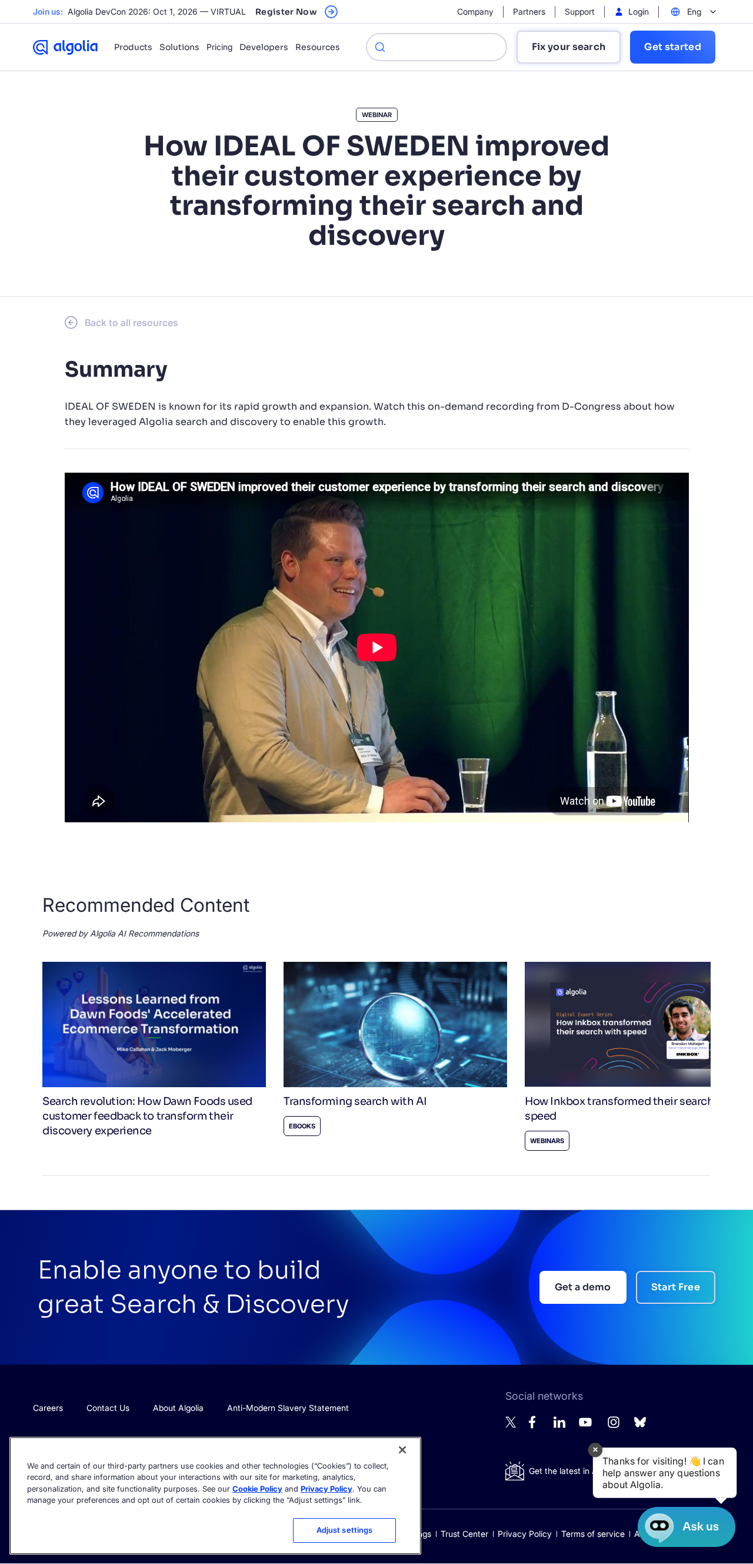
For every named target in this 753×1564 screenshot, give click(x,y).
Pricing (219, 47)
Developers (263, 47)
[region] (215, 1496)
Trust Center (464, 1534)
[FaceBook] (535, 1425)
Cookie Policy (257, 1488)
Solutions (179, 47)
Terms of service (593, 1534)
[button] (665, 1472)
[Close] (402, 1450)
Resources (317, 47)
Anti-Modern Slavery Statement (288, 1408)
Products (133, 47)
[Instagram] (613, 1427)
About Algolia (178, 1408)
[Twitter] (511, 1425)
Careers (48, 1408)
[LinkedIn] (559, 1425)
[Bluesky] (640, 1425)
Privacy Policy (525, 1534)
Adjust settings (344, 1530)
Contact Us (107, 1408)
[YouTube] (585, 1427)
